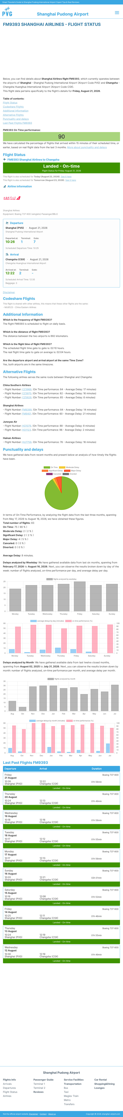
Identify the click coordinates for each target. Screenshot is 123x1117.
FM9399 (27, 409)
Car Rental (100, 1079)
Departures (9, 1087)
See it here (66, 176)
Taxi (66, 1091)
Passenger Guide (43, 1079)
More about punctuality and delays (87, 147)
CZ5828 (27, 397)
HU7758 (27, 442)
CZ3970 (26, 393)
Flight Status (10, 102)
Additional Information (15, 110)
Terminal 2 (39, 1087)
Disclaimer (33, 1114)
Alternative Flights (13, 114)
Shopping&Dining (104, 1083)
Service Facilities (74, 1079)
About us (52, 1114)
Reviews (38, 1091)
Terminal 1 (39, 1083)
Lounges (99, 1087)
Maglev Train (71, 1095)
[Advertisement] (61, 53)
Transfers (69, 1104)
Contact (43, 1114)
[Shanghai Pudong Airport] (7, 11)
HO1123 (26, 429)
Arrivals (7, 1083)
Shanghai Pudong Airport (62, 14)
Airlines (7, 1095)
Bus (66, 1087)
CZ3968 (27, 389)
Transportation (72, 1083)
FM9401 (26, 413)
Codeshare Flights (13, 106)
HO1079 (26, 425)
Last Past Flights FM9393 (17, 122)
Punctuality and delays (16, 118)
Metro (67, 1099)
